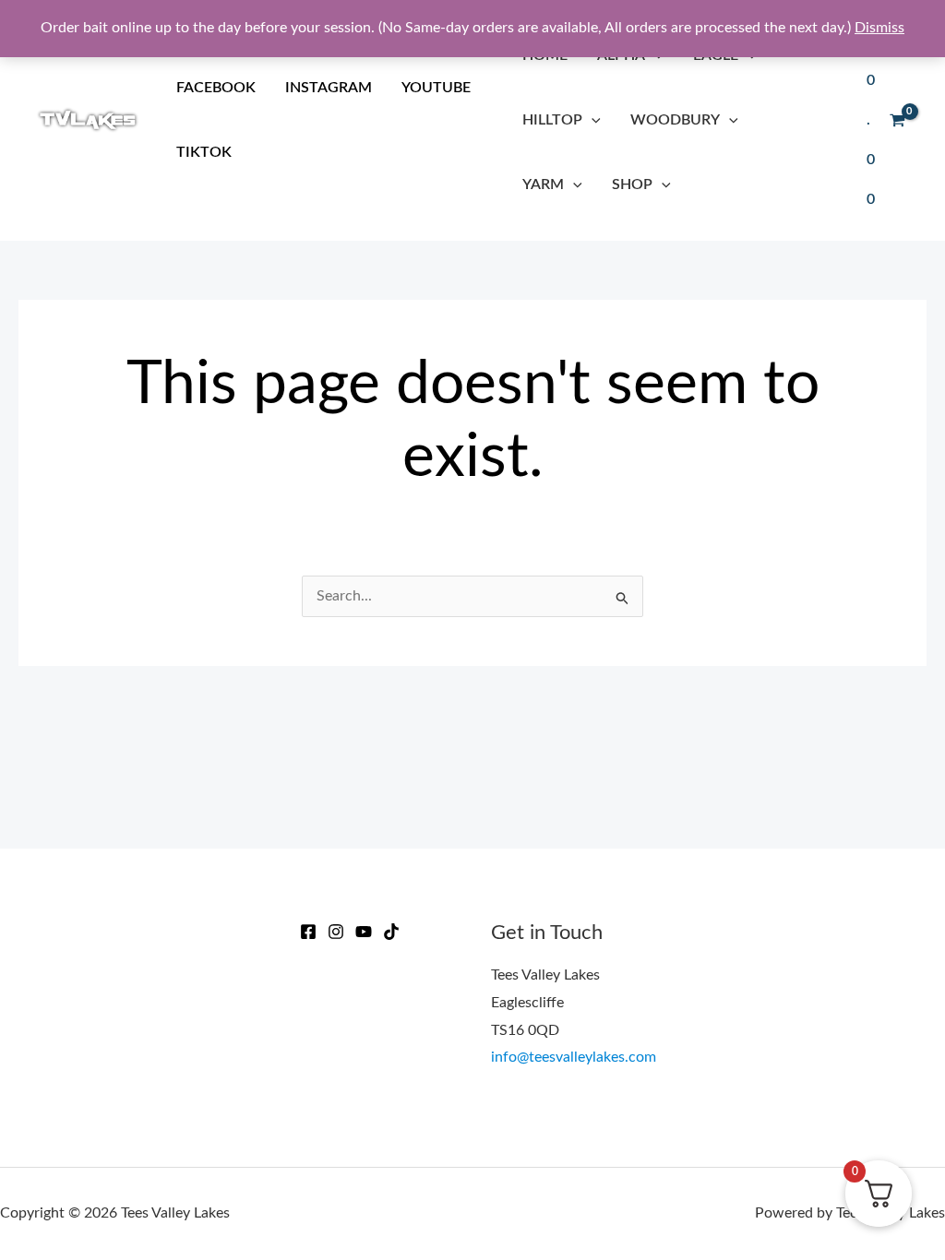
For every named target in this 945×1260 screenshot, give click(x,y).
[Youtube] (363, 931)
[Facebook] (308, 931)
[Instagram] (336, 931)
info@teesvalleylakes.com (573, 1057)
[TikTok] (391, 931)
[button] (591, 120)
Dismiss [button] (879, 27)
